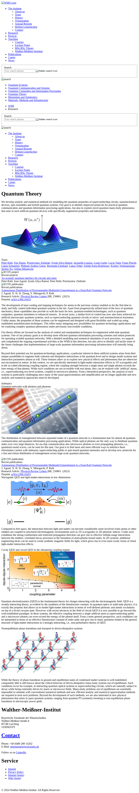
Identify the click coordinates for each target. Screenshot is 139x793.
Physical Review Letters (34, 296)
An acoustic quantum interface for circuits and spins (29, 278)
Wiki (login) (14, 778)
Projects (12, 36)
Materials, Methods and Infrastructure (28, 100)
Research (13, 33)
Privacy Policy (16, 772)
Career (11, 57)
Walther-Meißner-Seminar (29, 51)
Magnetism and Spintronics (22, 97)
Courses (19, 42)
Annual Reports (23, 23)
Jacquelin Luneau (83, 262)
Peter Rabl (7, 262)
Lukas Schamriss (10, 265)
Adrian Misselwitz (24, 268)
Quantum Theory (17, 94)
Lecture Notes (22, 45)
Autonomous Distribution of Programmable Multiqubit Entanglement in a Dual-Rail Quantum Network (56, 290)
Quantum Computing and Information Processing (34, 91)
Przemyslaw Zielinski (38, 262)
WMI (11, 106)
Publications (14, 54)
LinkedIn (21, 752)
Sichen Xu (7, 268)
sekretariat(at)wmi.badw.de (24, 746)
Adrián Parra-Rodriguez (96, 265)
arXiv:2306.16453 (21, 299)
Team (18, 14)
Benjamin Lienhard (57, 265)
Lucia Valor (114, 262)
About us (20, 11)
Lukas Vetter (75, 265)
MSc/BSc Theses (24, 48)
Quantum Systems (18, 85)
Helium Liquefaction (26, 26)
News (11, 60)
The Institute (15, 8)
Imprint (12, 769)
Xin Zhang (20, 262)
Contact (19, 29)
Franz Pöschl (129, 262)
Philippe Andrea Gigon (33, 265)
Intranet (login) (16, 775)
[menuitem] (73, 19)
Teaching (13, 39)
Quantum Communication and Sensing (29, 88)
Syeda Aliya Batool (61, 262)
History (19, 17)
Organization (22, 20)
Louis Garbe (100, 262)
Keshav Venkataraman (123, 265)
